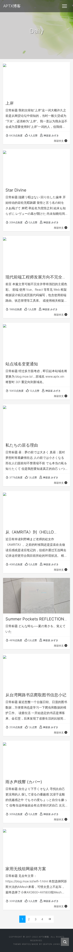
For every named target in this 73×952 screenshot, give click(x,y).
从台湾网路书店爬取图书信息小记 (35, 694)
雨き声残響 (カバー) (23, 781)
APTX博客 (44, 937)
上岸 (9, 103)
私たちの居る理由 (21, 445)
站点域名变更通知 (21, 364)
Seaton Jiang (51, 944)
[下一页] (50, 919)
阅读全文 (59, 140)
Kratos (26, 944)
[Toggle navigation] (64, 6)
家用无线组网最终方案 (25, 868)
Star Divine (15, 190)
